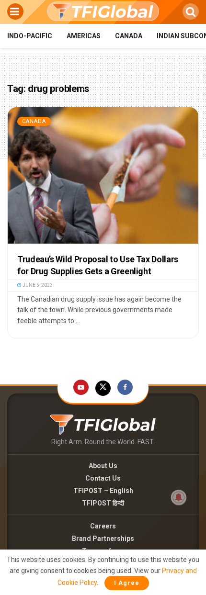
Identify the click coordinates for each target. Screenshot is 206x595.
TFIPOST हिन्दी (103, 503)
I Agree (126, 582)
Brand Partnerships (103, 538)
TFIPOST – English (103, 490)
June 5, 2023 (37, 285)
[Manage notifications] (178, 497)
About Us (103, 466)
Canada (128, 36)
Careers (103, 526)
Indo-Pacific (29, 36)
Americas (84, 36)
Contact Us (103, 478)
